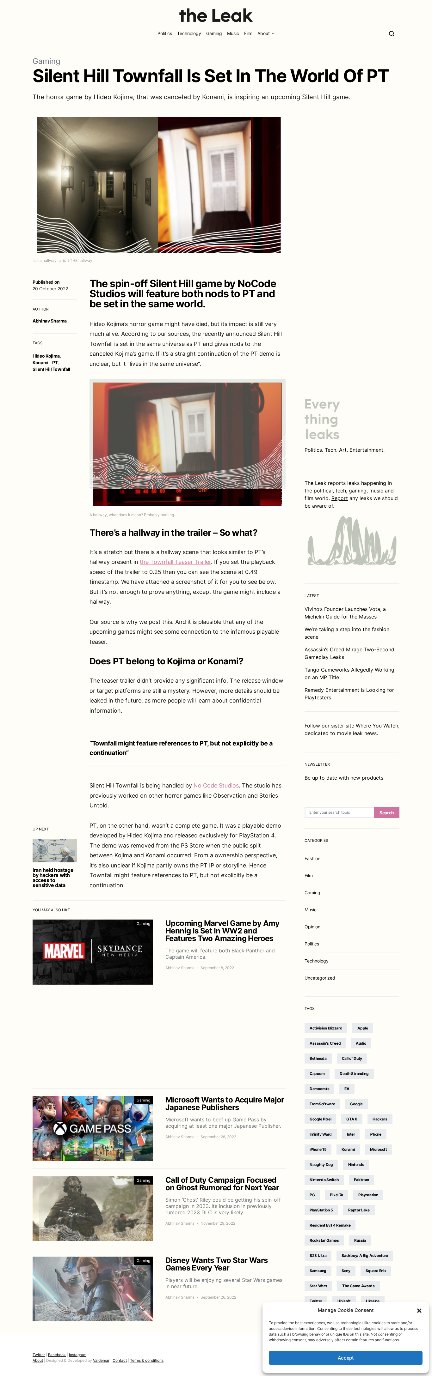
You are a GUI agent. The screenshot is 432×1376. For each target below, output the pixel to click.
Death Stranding (354, 1073)
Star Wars (318, 1285)
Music (233, 33)
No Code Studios (216, 785)
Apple (362, 1028)
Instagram (77, 1354)
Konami (40, 362)
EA (346, 1088)
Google (356, 1103)
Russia (360, 1240)
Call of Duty (352, 1058)
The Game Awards (358, 1285)
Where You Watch (377, 725)
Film (248, 33)
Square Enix (376, 1270)
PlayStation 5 (321, 1210)
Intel (351, 1134)
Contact (120, 1360)
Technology (189, 33)
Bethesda (318, 1058)
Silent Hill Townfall (51, 369)
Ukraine (373, 1301)
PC (312, 1194)
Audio (361, 1043)
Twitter (316, 1301)
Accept (346, 1358)
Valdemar (101, 1360)
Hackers (380, 1119)
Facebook (57, 1354)
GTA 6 (351, 1119)
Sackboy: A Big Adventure (365, 1255)
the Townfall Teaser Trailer (175, 561)
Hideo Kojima (46, 356)
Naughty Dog (321, 1164)
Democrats (319, 1088)
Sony (346, 1270)
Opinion (312, 926)
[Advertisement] (159, 1036)
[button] (419, 1310)
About (263, 33)
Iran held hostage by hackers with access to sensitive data (53, 877)
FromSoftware (322, 1103)
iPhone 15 (318, 1149)
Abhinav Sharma (50, 320)
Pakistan (361, 1179)
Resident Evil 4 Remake (330, 1225)
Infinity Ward (321, 1134)
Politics (164, 33)
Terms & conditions (147, 1360)
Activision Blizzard (326, 1028)
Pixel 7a (336, 1194)
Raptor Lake (359, 1210)
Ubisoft (344, 1301)
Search (387, 812)
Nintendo (356, 1164)
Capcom (317, 1073)
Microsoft (378, 1149)
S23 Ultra (318, 1255)
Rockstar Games (324, 1240)
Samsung (318, 1270)
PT (55, 362)
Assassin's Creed (325, 1043)
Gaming (214, 33)
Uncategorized (320, 978)
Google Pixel (320, 1119)
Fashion (312, 858)
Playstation (368, 1194)
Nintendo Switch (324, 1179)
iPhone (375, 1134)
